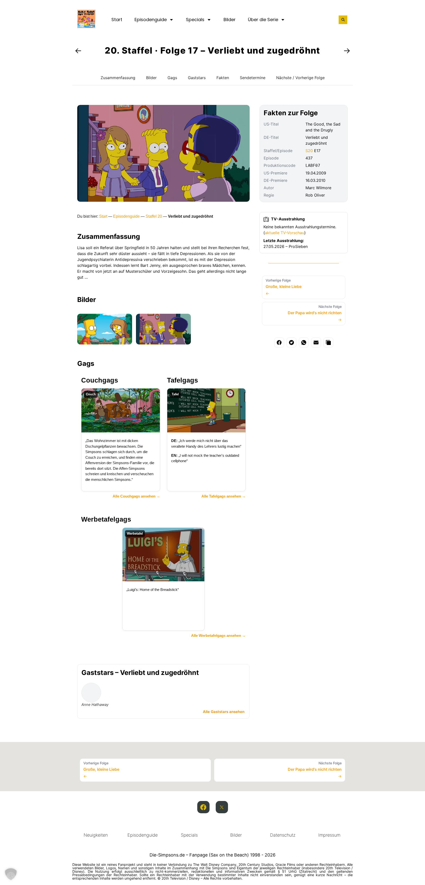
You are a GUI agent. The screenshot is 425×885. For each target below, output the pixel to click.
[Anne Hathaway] (91, 692)
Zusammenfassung (118, 77)
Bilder (230, 19)
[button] (343, 19)
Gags (172, 77)
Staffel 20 (154, 216)
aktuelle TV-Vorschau (284, 232)
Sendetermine (252, 77)
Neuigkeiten (96, 835)
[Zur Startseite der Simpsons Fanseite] (86, 26)
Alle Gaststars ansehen (223, 711)
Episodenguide (151, 19)
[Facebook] (203, 807)
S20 (309, 150)
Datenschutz (282, 835)
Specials (195, 19)
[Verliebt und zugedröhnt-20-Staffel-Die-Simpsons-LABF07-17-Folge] (104, 329)
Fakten (222, 77)
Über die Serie (263, 19)
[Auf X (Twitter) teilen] (291, 342)
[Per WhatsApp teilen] (304, 342)
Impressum (329, 835)
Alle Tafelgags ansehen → (223, 496)
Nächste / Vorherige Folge (300, 77)
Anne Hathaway (94, 704)
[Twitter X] (222, 807)
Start (116, 19)
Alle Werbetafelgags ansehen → (218, 635)
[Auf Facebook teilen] (279, 342)
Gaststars (197, 77)
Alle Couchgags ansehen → (136, 496)
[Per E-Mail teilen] (316, 342)
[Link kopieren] (328, 342)
